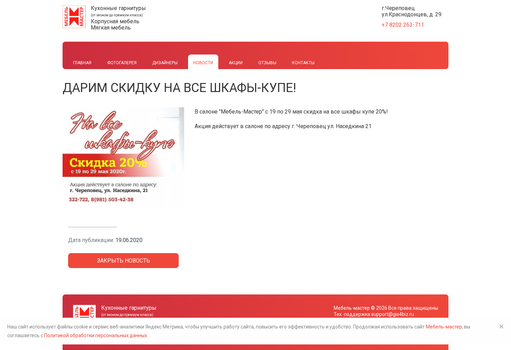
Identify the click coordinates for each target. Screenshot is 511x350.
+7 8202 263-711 (403, 25)
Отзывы (267, 62)
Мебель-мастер (352, 308)
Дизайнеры (165, 62)
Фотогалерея (122, 62)
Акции (236, 62)
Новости (203, 62)
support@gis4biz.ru (392, 314)
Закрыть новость (123, 260)
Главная (82, 62)
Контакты (303, 62)
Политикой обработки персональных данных (95, 335)
